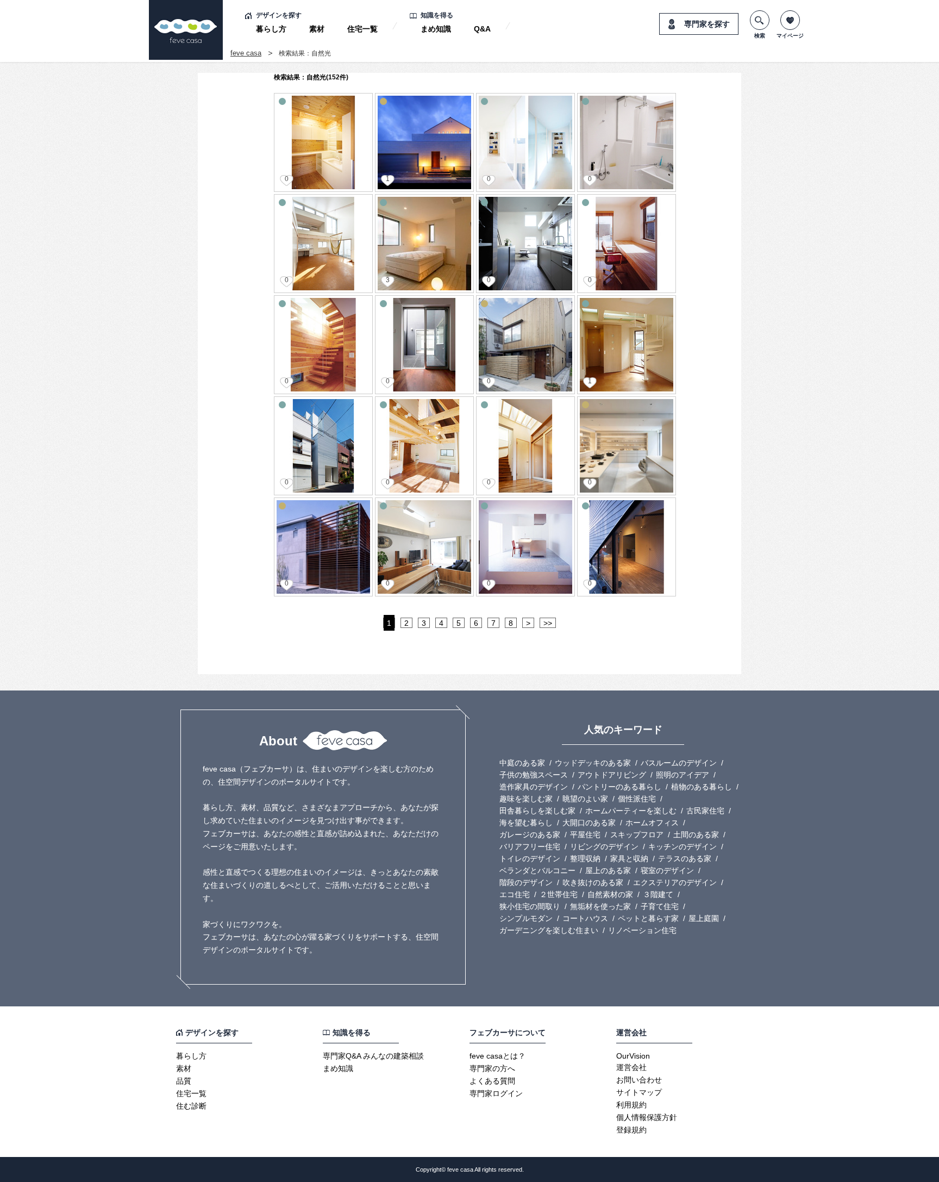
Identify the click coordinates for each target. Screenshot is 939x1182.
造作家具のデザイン (533, 786)
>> (547, 623)
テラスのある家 (684, 858)
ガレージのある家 (529, 834)
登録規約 (631, 1129)
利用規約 (631, 1104)
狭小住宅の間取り (529, 906)
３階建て (658, 894)
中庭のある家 (522, 762)
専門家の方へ (492, 1068)
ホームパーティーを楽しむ (631, 810)
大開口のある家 (589, 822)
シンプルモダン (526, 918)
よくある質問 (492, 1081)
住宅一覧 (362, 28)
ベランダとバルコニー (537, 870)
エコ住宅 (514, 894)
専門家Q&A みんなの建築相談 (373, 1056)
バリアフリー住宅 (529, 846)
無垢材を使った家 (600, 906)
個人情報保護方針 (646, 1117)
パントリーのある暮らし (619, 786)
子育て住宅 (660, 906)
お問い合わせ (639, 1079)
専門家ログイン (496, 1093)
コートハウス (585, 918)
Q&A (482, 28)
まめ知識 (436, 28)
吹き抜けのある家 (592, 882)
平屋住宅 (585, 834)
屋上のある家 (608, 870)
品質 (183, 1081)
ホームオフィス (652, 822)
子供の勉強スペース (533, 774)
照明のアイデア (682, 774)
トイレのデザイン (529, 858)
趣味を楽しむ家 (526, 798)
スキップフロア (636, 834)
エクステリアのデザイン (675, 882)
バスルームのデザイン (679, 762)
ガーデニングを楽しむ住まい (548, 930)
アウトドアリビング (612, 774)
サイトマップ (639, 1092)
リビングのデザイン (604, 846)
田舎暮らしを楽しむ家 (537, 810)
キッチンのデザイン (682, 846)
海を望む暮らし (526, 822)
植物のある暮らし (701, 786)
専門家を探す (707, 24)
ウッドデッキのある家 (593, 762)
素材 (316, 28)
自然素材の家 (610, 894)
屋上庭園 (703, 918)
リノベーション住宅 (642, 930)
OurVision (633, 1056)
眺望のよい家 (585, 798)
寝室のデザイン (667, 870)
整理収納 (585, 858)
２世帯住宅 (559, 894)
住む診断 (191, 1106)
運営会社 (631, 1067)
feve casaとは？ (497, 1056)
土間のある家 (696, 834)
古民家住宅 (705, 810)
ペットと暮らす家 (648, 918)
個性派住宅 (637, 798)
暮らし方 (271, 28)
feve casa (245, 53)
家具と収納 (629, 858)
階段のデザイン (526, 882)
